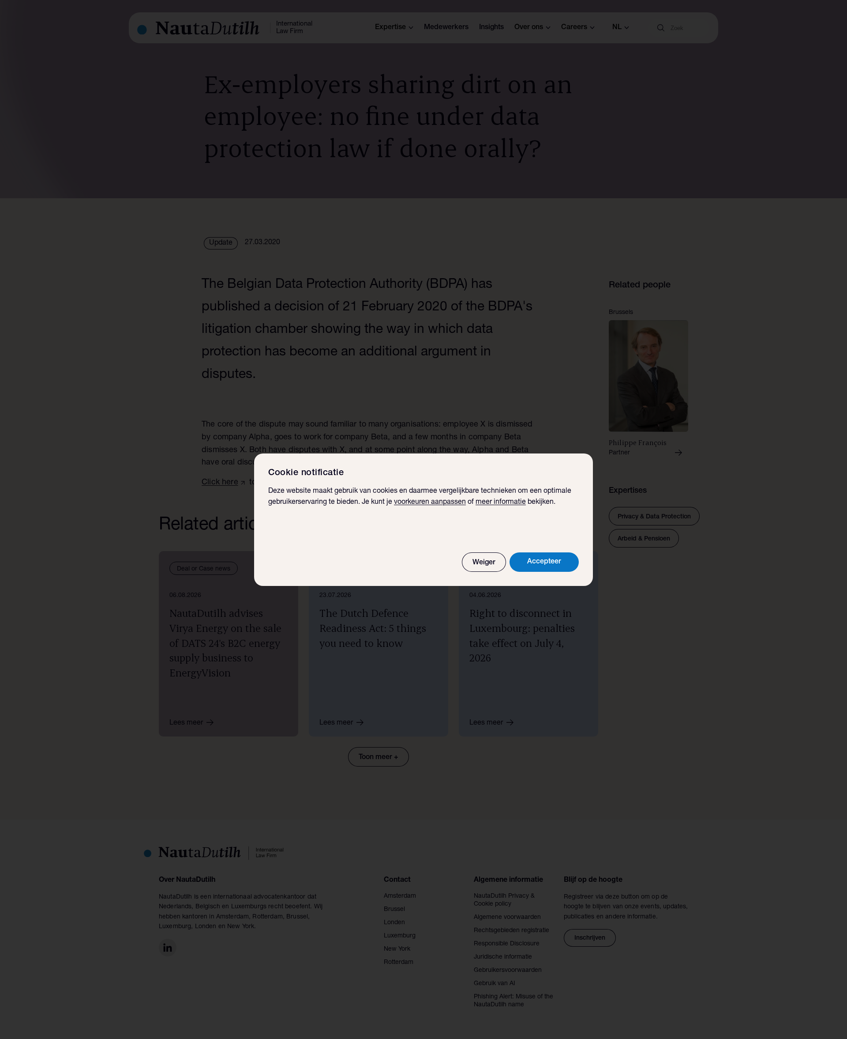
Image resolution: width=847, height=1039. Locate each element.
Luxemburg (400, 936)
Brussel (394, 910)
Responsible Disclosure (507, 944)
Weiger (483, 563)
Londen (394, 923)
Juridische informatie (503, 957)
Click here (220, 483)
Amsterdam (400, 896)
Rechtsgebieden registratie (511, 931)
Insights (491, 27)
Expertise (390, 27)
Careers (574, 27)
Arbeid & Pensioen (644, 539)
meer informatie (501, 502)
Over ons (528, 27)
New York (397, 949)
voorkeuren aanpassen (430, 502)
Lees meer (186, 723)
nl (617, 27)
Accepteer (544, 562)
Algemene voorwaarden (507, 917)
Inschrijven (589, 938)
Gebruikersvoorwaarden (508, 970)
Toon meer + (378, 757)
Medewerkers (446, 27)
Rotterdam (398, 963)
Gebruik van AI (494, 984)
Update (220, 243)
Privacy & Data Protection (654, 517)
